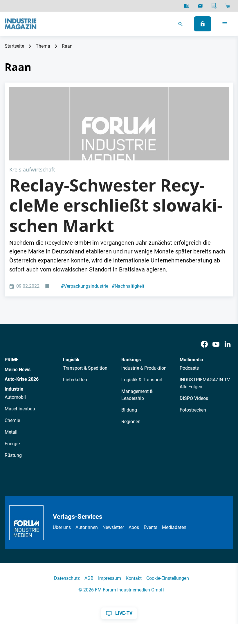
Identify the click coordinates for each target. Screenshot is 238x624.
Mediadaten (174, 527)
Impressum (109, 578)
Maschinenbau (20, 409)
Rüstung (13, 455)
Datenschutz (67, 578)
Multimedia (191, 359)
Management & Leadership (137, 395)
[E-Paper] (186, 6)
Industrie (14, 389)
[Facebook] (204, 344)
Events (150, 527)
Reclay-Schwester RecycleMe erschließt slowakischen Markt (116, 205)
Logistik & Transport (142, 379)
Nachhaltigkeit (128, 286)
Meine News (17, 369)
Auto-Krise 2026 (22, 379)
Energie (12, 443)
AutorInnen (86, 527)
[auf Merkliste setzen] (47, 286)
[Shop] (227, 6)
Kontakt (134, 578)
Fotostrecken (193, 410)
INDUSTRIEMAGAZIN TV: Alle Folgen (205, 383)
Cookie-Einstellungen (167, 578)
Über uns (62, 527)
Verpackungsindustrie (84, 286)
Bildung (129, 410)
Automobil (15, 397)
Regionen (130, 421)
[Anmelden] (202, 23)
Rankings (131, 359)
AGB (88, 578)
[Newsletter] (200, 6)
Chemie (12, 420)
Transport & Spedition (85, 368)
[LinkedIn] (227, 344)
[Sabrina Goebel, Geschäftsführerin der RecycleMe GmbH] (119, 123)
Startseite (14, 46)
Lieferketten (75, 379)
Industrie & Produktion (144, 368)
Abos (134, 527)
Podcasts (189, 368)
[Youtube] (215, 344)
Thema (43, 46)
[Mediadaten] (214, 6)
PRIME (12, 359)
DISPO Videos (194, 398)
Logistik (71, 359)
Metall (11, 432)
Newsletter (113, 527)
